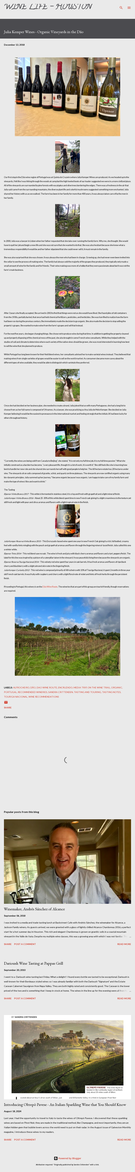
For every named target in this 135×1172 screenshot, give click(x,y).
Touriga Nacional (15, 696)
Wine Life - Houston (48, 7)
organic (116, 687)
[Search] (121, 6)
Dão (33, 687)
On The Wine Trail (99, 687)
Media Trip (80, 687)
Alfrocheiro (21, 687)
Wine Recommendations (43, 696)
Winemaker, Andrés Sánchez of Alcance (34, 908)
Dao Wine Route (47, 687)
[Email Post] (6, 703)
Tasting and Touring (87, 692)
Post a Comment (25, 944)
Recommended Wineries (32, 692)
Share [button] (8, 707)
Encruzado (65, 687)
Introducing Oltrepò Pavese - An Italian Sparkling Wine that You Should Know (65, 1104)
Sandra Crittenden (60, 692)
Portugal (10, 692)
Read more (124, 944)
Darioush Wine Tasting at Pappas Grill (33, 963)
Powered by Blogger (69, 1158)
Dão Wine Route (49, 587)
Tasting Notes (111, 692)
